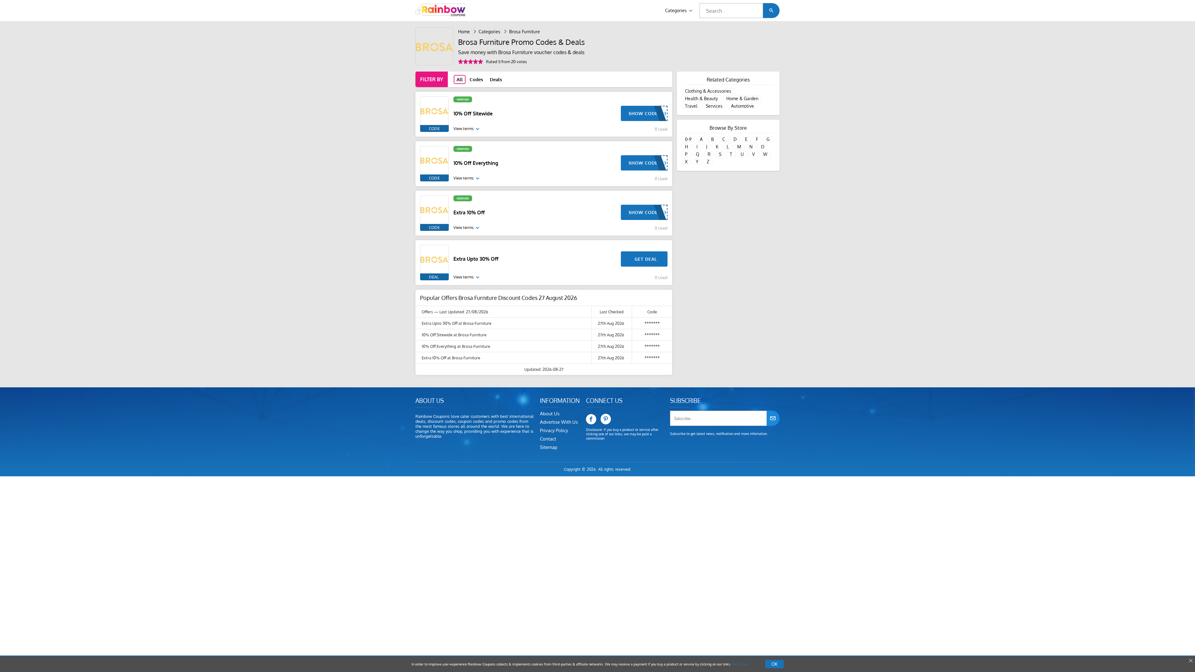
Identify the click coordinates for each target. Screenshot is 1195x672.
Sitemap (548, 447)
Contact (548, 439)
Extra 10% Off (469, 212)
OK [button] (774, 664)
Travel (691, 106)
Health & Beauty (701, 98)
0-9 (688, 139)
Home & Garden (742, 98)
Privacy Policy (554, 430)
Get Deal (646, 259)
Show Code (643, 113)
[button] (771, 10)
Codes (476, 79)
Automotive (742, 106)
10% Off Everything (475, 163)
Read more (740, 664)
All (460, 79)
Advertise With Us (559, 422)
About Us (550, 414)
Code (434, 128)
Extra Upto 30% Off (476, 259)
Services (714, 106)
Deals (496, 79)
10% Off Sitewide (473, 113)
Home (464, 31)
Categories (676, 10)
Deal (433, 276)
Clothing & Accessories (708, 91)
